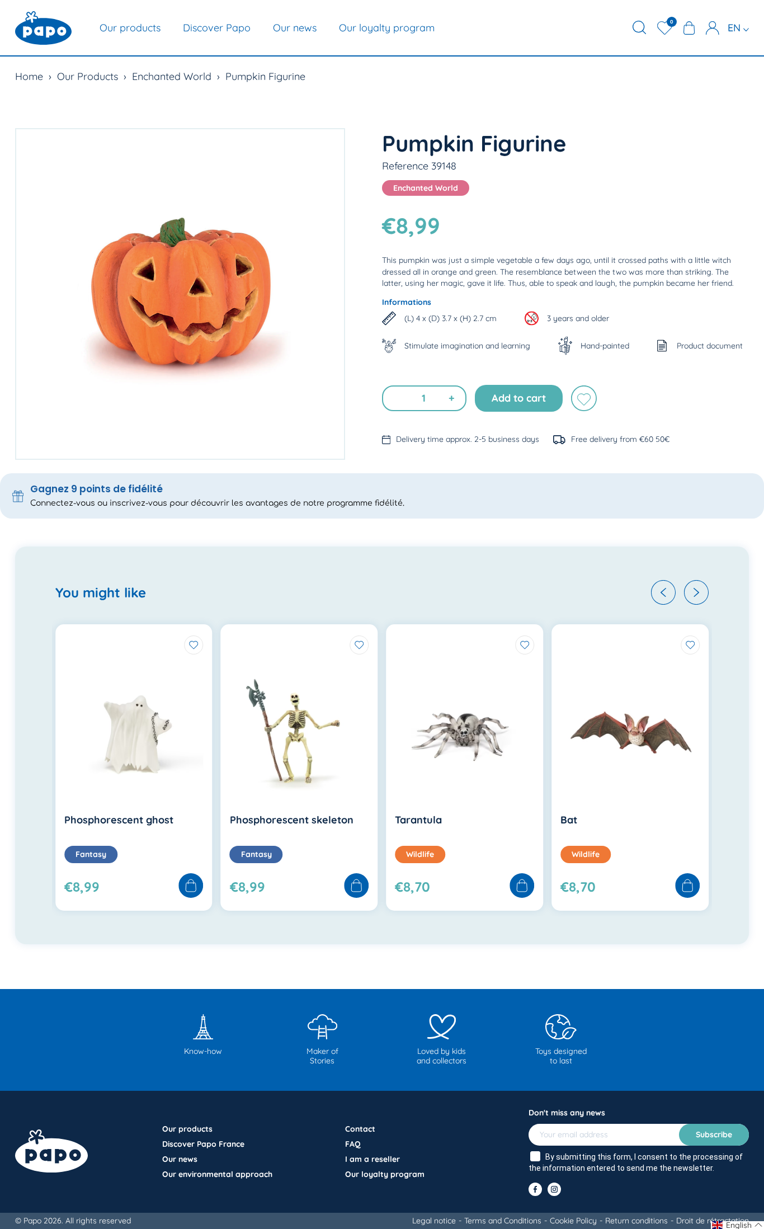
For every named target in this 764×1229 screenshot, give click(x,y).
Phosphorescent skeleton (291, 819)
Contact (360, 1129)
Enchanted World (171, 76)
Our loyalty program (387, 27)
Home (29, 76)
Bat (568, 819)
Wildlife (420, 854)
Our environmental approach (217, 1174)
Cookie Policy (573, 1221)
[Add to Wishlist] (194, 644)
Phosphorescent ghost (118, 819)
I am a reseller (372, 1159)
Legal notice (434, 1221)
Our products (130, 27)
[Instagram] (554, 1189)
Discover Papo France (203, 1144)
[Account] (712, 28)
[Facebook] (535, 1189)
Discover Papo (217, 27)
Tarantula (418, 819)
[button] (663, 592)
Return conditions (636, 1221)
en (735, 27)
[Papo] (43, 28)
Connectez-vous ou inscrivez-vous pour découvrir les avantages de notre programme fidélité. (217, 503)
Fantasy (91, 854)
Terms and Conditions (502, 1221)
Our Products (87, 76)
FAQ (353, 1144)
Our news (295, 27)
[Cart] (689, 28)
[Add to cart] (191, 886)
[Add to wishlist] (584, 398)
